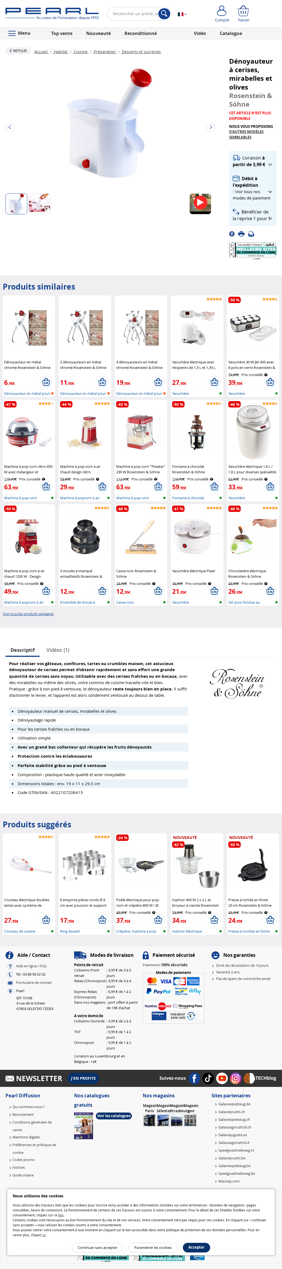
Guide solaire (23, 1175)
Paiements (165, 964)
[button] (252, 161)
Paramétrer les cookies (153, 1247)
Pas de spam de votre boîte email (243, 978)
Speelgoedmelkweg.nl (236, 1150)
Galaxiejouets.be (231, 1157)
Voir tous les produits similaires (28, 613)
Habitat (61, 51)
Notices (18, 1167)
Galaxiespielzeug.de (234, 1103)
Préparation (105, 51)
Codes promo (23, 1159)
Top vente (61, 33)
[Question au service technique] (252, 233)
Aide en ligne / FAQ (31, 965)
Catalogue (231, 33)
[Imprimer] (243, 233)
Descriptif (22, 650)
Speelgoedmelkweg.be (236, 1173)
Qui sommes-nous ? (28, 1106)
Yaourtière (180, 393)
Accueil (41, 51)
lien (61, 1215)
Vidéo (200, 33)
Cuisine (81, 51)
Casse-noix (125, 602)
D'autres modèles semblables (246, 134)
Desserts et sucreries (141, 51)
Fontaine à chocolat (188, 497)
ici (44, 1235)
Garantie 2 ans (228, 972)
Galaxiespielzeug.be (234, 1165)
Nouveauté (98, 33)
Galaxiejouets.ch (231, 1111)
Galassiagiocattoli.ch (234, 1127)
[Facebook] (233, 233)
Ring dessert (70, 931)
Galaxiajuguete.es (232, 1134)
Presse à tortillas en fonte (249, 931)
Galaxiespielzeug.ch (234, 1119)
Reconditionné (140, 33)
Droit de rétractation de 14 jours (242, 965)
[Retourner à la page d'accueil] (52, 14)
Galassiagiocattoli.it (234, 1142)
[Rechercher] (164, 13)
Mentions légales (26, 1137)
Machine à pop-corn (132, 497)
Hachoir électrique (187, 931)
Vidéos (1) (58, 650)
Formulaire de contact (34, 982)
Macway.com (229, 1181)
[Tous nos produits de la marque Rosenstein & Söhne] (237, 681)
